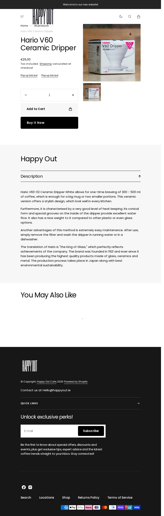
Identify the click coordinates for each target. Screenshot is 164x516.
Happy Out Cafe (46, 381)
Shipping (46, 63)
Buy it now (36, 123)
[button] (22, 16)
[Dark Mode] (121, 16)
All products (41, 25)
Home (24, 25)
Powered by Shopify (76, 381)
